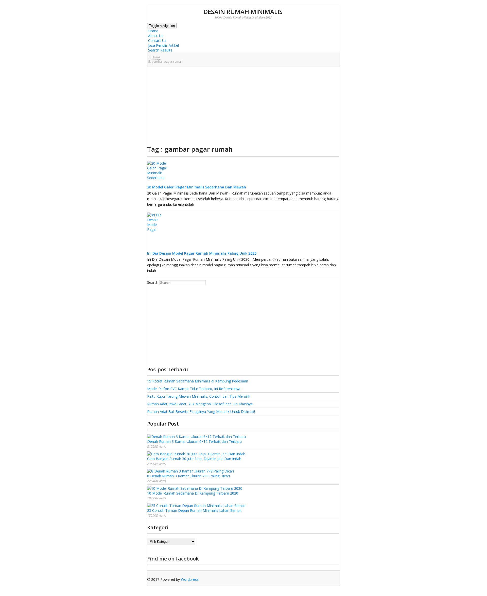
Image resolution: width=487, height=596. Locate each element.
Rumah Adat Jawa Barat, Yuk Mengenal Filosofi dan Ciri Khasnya (200, 403)
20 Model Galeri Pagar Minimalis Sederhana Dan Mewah (196, 187)
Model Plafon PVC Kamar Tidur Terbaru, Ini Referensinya (193, 388)
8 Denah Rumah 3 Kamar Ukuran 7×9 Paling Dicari (188, 476)
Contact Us (156, 40)
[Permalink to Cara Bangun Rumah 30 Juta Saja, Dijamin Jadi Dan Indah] (196, 453)
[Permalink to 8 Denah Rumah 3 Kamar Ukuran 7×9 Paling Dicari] (190, 471)
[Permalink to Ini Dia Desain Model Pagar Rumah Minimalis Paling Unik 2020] (157, 248)
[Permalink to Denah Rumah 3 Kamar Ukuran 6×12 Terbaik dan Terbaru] (196, 436)
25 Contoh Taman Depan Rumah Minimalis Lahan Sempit (194, 510)
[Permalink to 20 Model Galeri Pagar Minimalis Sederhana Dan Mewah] (157, 182)
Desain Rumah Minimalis (243, 11)
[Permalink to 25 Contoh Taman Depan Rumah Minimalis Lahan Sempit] (196, 505)
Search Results (159, 50)
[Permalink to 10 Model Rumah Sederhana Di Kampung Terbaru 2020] (194, 488)
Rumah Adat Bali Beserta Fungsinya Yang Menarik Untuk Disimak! (201, 411)
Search (152, 282)
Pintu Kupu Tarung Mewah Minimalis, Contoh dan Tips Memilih (198, 396)
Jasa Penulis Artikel (163, 45)
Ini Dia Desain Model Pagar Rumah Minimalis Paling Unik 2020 (201, 253)
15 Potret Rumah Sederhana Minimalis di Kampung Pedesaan (197, 381)
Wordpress (190, 579)
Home (152, 30)
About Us (155, 35)
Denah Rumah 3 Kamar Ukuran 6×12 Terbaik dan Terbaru (194, 441)
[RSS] (148, 584)
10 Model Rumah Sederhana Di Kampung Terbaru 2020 (192, 493)
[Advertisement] (243, 105)
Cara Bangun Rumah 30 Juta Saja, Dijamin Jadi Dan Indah (194, 458)
